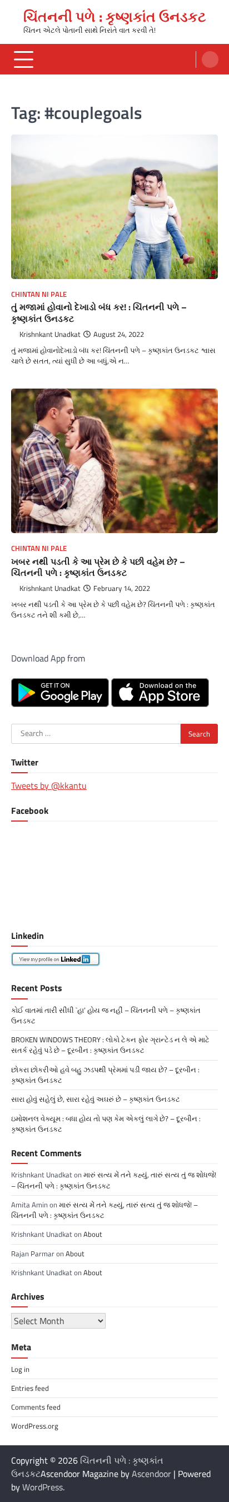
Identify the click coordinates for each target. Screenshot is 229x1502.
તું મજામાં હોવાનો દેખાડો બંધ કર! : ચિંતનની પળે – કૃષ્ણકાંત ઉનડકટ (99, 312)
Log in (20, 1369)
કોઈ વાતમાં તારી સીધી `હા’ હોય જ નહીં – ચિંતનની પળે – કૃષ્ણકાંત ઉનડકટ (106, 1015)
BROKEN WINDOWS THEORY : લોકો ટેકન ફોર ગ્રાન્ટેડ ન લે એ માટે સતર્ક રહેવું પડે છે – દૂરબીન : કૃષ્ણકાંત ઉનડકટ (110, 1045)
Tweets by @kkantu (49, 785)
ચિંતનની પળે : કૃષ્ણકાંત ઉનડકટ (114, 16)
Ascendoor (151, 1473)
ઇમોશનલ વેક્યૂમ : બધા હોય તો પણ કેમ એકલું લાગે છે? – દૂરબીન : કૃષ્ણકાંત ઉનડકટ (106, 1124)
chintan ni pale (39, 294)
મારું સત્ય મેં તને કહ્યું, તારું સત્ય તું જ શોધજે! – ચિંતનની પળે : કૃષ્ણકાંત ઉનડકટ (113, 1180)
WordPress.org (34, 1425)
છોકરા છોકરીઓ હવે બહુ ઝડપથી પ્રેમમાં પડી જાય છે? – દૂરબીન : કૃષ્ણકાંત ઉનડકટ (105, 1075)
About (92, 1234)
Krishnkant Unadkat (50, 334)
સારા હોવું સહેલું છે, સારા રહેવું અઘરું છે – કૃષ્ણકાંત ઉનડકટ (95, 1099)
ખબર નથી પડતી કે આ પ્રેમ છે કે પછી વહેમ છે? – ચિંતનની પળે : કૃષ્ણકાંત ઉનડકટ (98, 567)
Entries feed (30, 1388)
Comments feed (36, 1407)
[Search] (210, 59)
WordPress (42, 1487)
